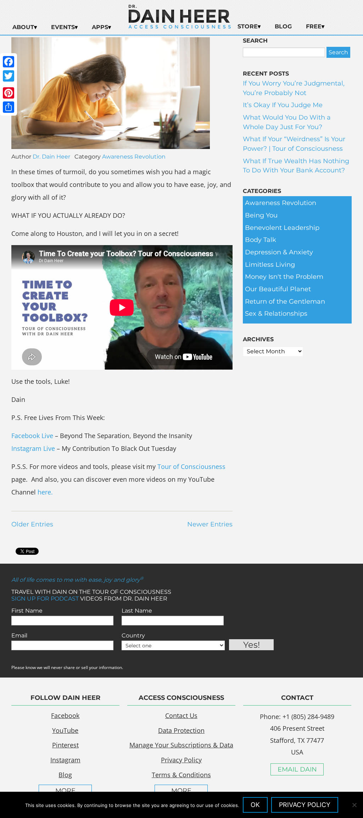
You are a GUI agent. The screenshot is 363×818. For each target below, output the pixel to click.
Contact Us (181, 715)
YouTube (65, 730)
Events (63, 27)
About (23, 27)
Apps (100, 27)
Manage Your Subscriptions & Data (181, 745)
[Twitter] (8, 76)
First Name (27, 610)
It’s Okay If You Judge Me (283, 105)
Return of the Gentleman (285, 301)
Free (314, 26)
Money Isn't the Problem (284, 277)
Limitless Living (270, 265)
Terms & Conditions (181, 774)
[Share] (8, 107)
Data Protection (181, 730)
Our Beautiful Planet (278, 289)
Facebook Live (32, 435)
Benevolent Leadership (282, 228)
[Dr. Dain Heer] (180, 27)
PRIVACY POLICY (304, 804)
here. (45, 492)
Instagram (65, 760)
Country (133, 635)
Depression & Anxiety (279, 252)
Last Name (137, 610)
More (65, 791)
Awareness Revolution (134, 156)
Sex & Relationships (276, 313)
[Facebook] (8, 62)
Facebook (65, 715)
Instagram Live (33, 448)
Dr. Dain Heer (51, 156)
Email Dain (297, 769)
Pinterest (65, 745)
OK (255, 804)
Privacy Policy (181, 760)
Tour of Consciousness (191, 466)
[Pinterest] (8, 93)
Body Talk (260, 240)
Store (248, 26)
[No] (354, 804)
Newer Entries (210, 524)
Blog (283, 26)
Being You (261, 215)
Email (19, 635)
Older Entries (32, 524)
